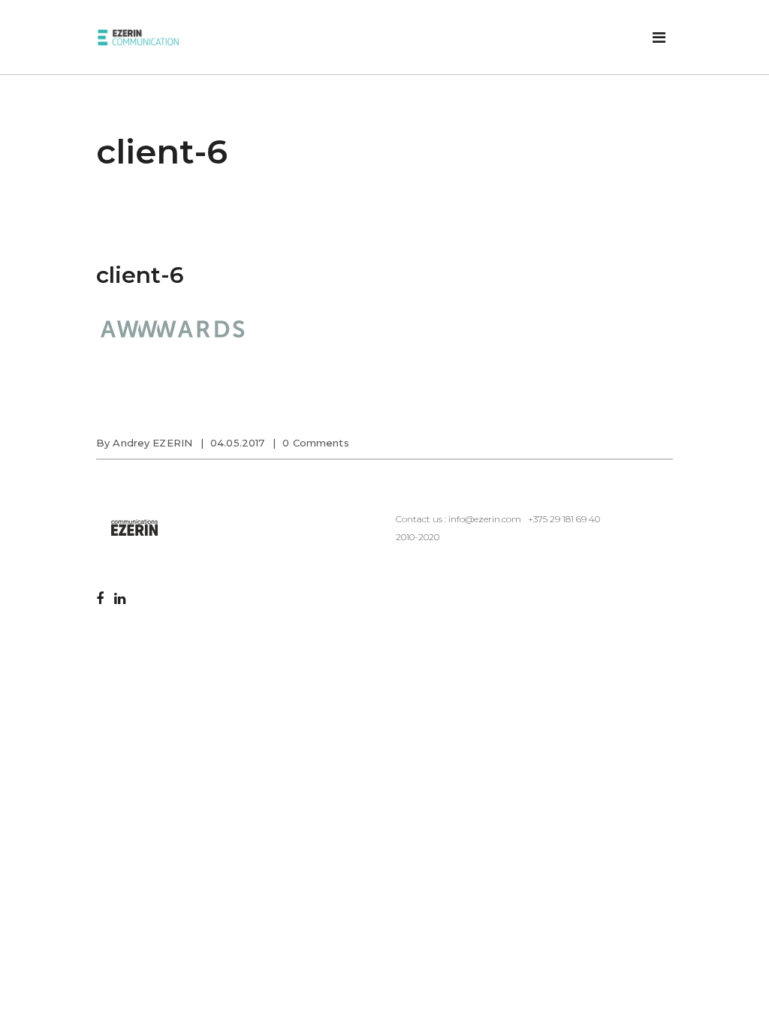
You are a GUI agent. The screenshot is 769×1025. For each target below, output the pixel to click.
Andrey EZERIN (152, 443)
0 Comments (315, 443)
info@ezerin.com (484, 519)
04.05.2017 (237, 443)
